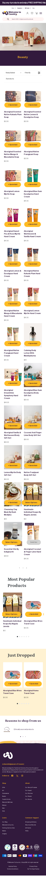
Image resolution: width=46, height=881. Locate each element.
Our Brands (28, 799)
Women (4, 805)
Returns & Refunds (30, 825)
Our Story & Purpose (31, 787)
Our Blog (4, 822)
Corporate (19, 8)
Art (3, 790)
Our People (28, 796)
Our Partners (29, 793)
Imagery (4, 833)
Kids (3, 811)
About (13, 8)
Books (4, 796)
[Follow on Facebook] (12, 776)
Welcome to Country (8, 825)
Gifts (3, 787)
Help (33, 8)
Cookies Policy (12, 866)
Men (3, 808)
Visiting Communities (8, 828)
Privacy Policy (33, 866)
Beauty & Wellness (7, 802)
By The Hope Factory (33, 869)
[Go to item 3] (25, 736)
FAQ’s (26, 830)
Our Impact (28, 790)
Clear (37, 19)
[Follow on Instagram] (22, 776)
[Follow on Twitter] (17, 776)
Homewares (5, 793)
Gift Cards (27, 8)
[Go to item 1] (20, 736)
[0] (37, 13)
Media (4, 830)
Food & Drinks (6, 799)
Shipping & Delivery (31, 822)
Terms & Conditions (12, 869)
